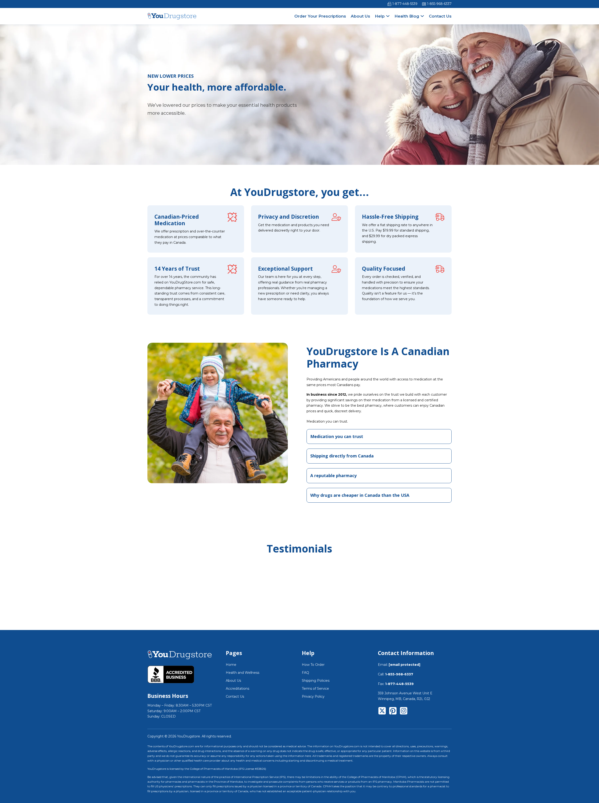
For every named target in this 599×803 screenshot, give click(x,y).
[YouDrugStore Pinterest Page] (393, 712)
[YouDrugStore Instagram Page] (403, 712)
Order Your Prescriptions (320, 16)
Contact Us (440, 16)
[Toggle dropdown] (388, 16)
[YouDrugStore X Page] (382, 712)
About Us (360, 16)
